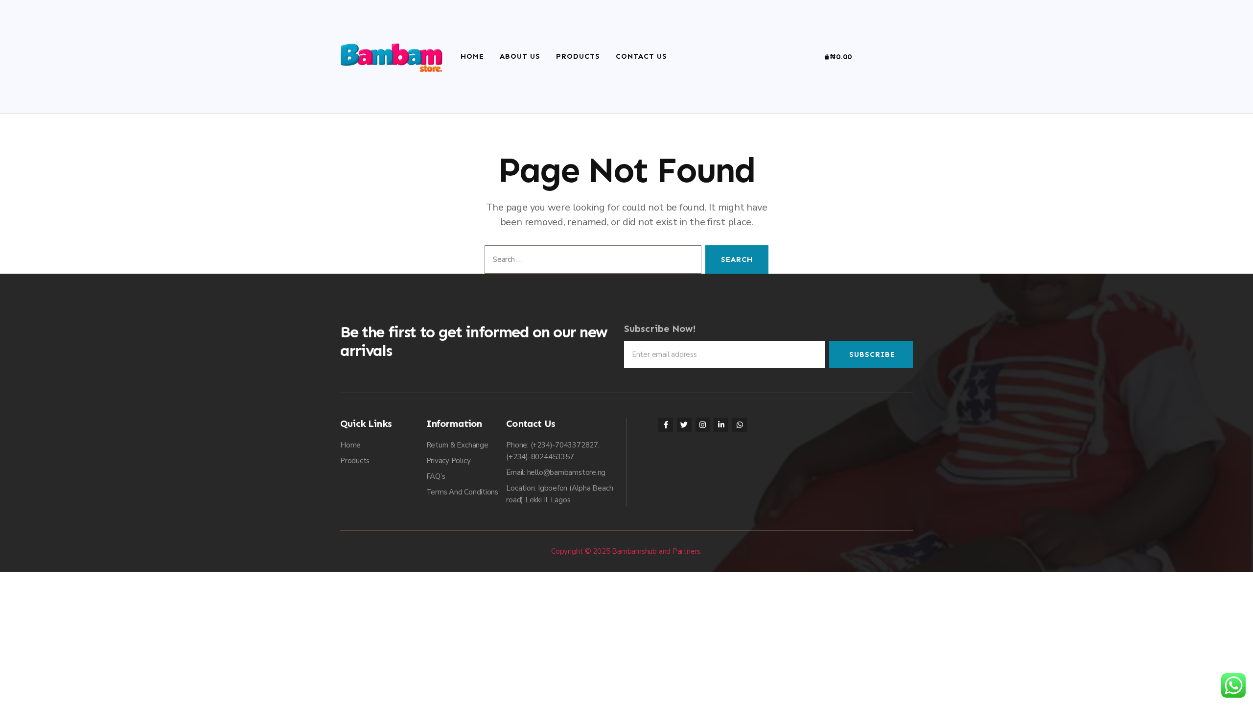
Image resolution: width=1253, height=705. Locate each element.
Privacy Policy (448, 461)
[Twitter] (684, 425)
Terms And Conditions (462, 492)
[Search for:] (591, 261)
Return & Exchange (457, 445)
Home (472, 56)
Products (578, 56)
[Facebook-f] (665, 425)
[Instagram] (703, 425)
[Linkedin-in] (721, 425)
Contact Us (641, 56)
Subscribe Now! (660, 328)
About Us (520, 56)
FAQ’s (435, 476)
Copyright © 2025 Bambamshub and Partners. (626, 551)
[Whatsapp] (739, 425)
